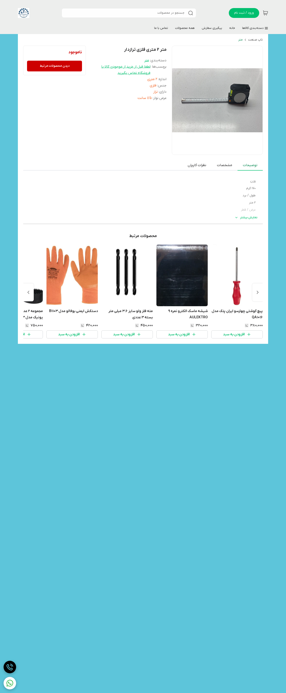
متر (240, 40)
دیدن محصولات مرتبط (54, 66)
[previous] (257, 292)
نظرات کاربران (197, 165)
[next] (28, 292)
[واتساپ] (10, 683)
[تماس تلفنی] (10, 667)
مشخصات (224, 165)
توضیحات (250, 165)
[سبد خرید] (265, 13)
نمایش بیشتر (248, 217)
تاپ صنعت (255, 40)
